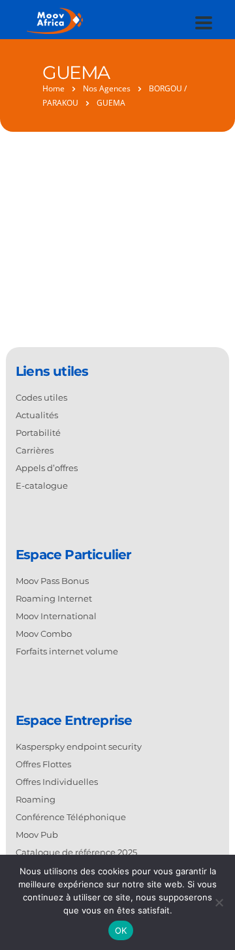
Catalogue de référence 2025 (76, 852)
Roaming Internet (54, 598)
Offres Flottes (43, 764)
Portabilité (38, 432)
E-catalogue (42, 485)
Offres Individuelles (57, 781)
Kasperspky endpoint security (79, 746)
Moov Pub (37, 834)
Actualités (37, 415)
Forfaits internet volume (67, 651)
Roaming (35, 799)
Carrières (35, 450)
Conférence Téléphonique (71, 817)
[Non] (218, 902)
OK (121, 930)
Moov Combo (44, 633)
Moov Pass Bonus (52, 580)
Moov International (56, 616)
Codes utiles (41, 397)
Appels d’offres (47, 468)
